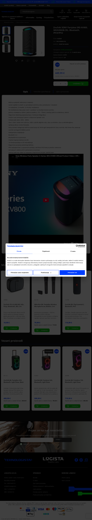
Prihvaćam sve (72, 272)
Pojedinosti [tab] (46, 251)
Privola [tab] (19, 251)
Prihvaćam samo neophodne (20, 272)
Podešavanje (45, 272)
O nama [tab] (73, 251)
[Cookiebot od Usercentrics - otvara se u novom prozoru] (77, 246)
